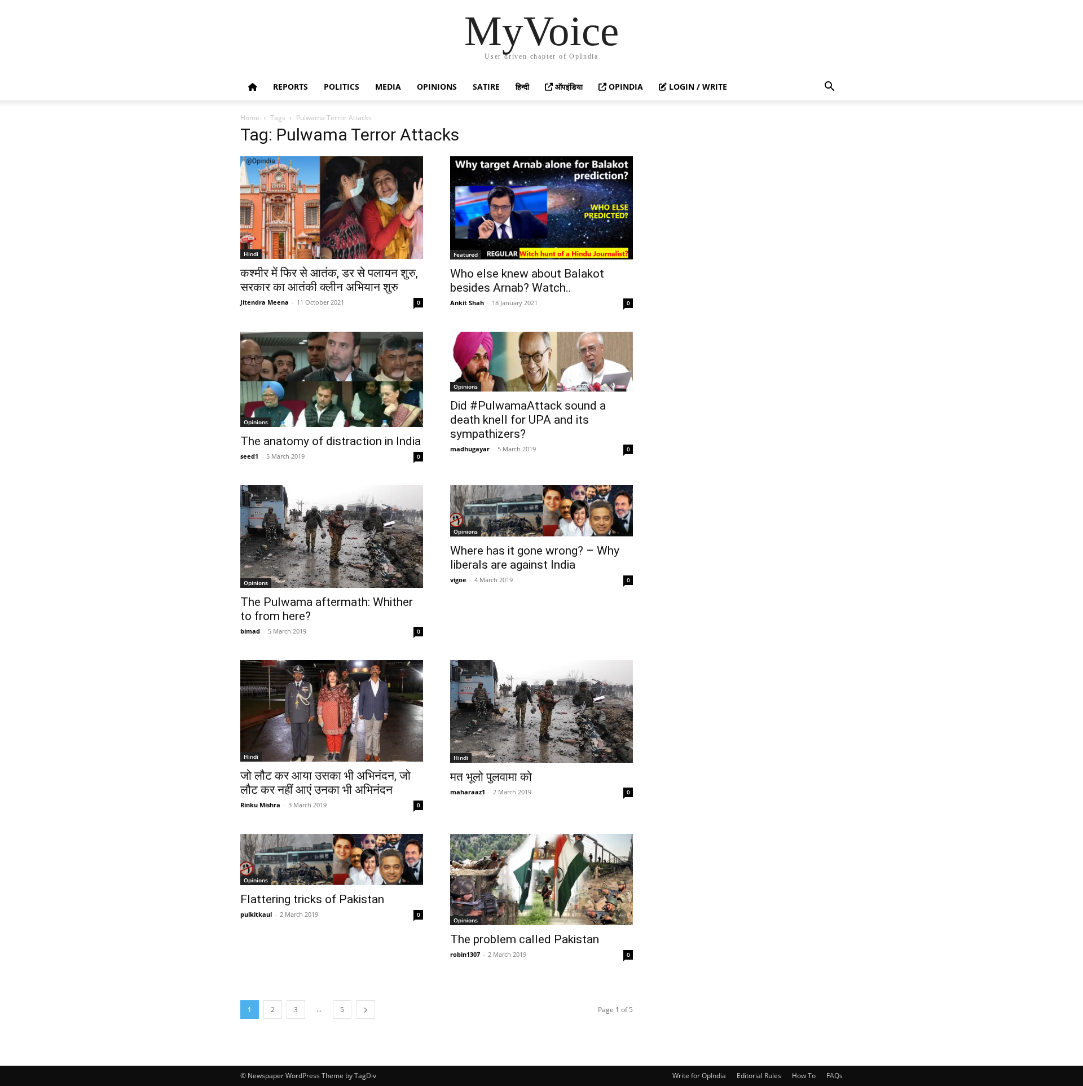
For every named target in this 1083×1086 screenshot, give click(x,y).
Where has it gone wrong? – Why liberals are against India (534, 557)
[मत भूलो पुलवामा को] (541, 711)
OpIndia (624, 86)
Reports (290, 86)
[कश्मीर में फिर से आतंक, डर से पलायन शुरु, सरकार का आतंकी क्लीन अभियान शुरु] (331, 207)
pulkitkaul (256, 914)
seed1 (249, 456)
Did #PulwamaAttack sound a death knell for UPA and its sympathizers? (528, 420)
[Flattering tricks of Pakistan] (331, 859)
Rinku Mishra (260, 805)
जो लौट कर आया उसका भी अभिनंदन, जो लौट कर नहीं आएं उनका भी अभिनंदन (325, 783)
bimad (250, 631)
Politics (341, 86)
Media (388, 86)
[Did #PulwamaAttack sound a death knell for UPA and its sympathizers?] (541, 362)
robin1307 (465, 954)
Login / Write (697, 86)
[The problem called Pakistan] (541, 879)
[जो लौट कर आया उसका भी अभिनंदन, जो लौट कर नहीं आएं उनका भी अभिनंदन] (331, 711)
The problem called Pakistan (524, 939)
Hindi (251, 254)
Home (249, 117)
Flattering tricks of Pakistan (312, 899)
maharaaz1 (467, 792)
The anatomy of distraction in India (330, 441)
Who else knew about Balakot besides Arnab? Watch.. (527, 280)
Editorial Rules (759, 1075)
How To (804, 1075)
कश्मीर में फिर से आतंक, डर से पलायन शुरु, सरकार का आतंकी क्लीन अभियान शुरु (329, 280)
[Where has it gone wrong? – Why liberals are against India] (541, 511)
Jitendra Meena (264, 302)
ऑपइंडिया (568, 86)
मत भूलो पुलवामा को (491, 777)
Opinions (437, 86)
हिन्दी (522, 86)
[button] (829, 87)
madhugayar (470, 449)
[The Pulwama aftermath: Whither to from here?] (331, 536)
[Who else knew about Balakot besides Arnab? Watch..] (541, 208)
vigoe (458, 579)
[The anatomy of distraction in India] (331, 379)
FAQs (834, 1075)
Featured (466, 254)
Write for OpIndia (699, 1075)
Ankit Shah (467, 302)
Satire (486, 86)
